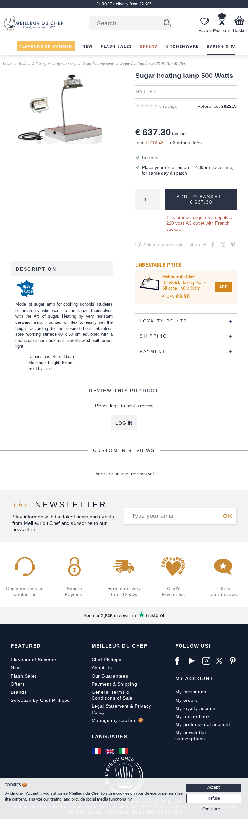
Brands (18, 692)
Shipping (127, 684)
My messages (190, 691)
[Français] (97, 751)
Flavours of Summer (34, 659)
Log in (123, 422)
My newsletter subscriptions (191, 735)
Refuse (214, 798)
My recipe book (192, 716)
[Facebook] (180, 661)
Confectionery (64, 63)
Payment (101, 684)
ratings (168, 106)
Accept (213, 787)
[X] (221, 661)
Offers (18, 684)
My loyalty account (196, 708)
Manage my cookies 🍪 (118, 720)
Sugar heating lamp (98, 63)
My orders (186, 700)
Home (7, 63)
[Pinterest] (235, 661)
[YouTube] (194, 661)
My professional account (202, 724)
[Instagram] (207, 661)
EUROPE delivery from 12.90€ (123, 3)
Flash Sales (24, 676)
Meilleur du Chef (120, 646)
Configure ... (213, 809)
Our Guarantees (110, 676)
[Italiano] (124, 751)
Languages (110, 736)
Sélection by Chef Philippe (40, 700)
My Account (194, 678)
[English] (110, 751)
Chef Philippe (107, 659)
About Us (102, 667)
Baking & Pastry (32, 63)
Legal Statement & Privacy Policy (121, 708)
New (15, 667)
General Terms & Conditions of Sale (112, 695)
